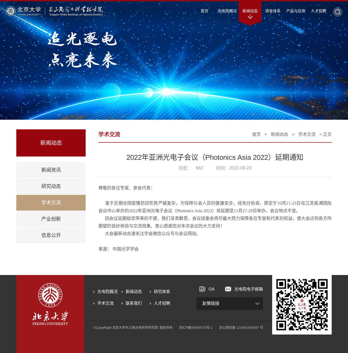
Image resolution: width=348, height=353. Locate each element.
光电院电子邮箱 (248, 289)
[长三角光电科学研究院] (76, 11)
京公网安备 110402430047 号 (241, 328)
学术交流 (51, 202)
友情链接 (210, 303)
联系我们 (134, 303)
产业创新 (51, 219)
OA (212, 289)
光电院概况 (107, 291)
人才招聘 (162, 303)
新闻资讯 (51, 170)
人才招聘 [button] (318, 11)
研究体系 (162, 291)
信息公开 (51, 235)
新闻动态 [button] (250, 11)
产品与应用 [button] (295, 11)
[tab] (51, 170)
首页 (204, 11)
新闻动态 (279, 134)
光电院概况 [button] (227, 11)
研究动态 (51, 186)
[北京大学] (23, 11)
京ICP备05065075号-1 (196, 328)
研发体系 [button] (273, 11)
